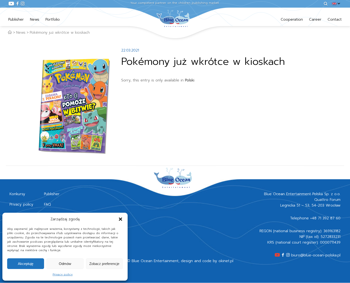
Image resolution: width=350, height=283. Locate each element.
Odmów (65, 264)
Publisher (16, 19)
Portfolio (52, 19)
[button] (120, 219)
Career (315, 19)
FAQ (47, 204)
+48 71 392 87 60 (325, 218)
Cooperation (292, 19)
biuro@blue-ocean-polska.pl (315, 255)
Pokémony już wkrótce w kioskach (60, 32)
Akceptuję (25, 264)
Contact (335, 19)
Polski (189, 80)
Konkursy (17, 194)
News (34, 19)
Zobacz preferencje (104, 264)
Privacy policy (63, 274)
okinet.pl (226, 261)
